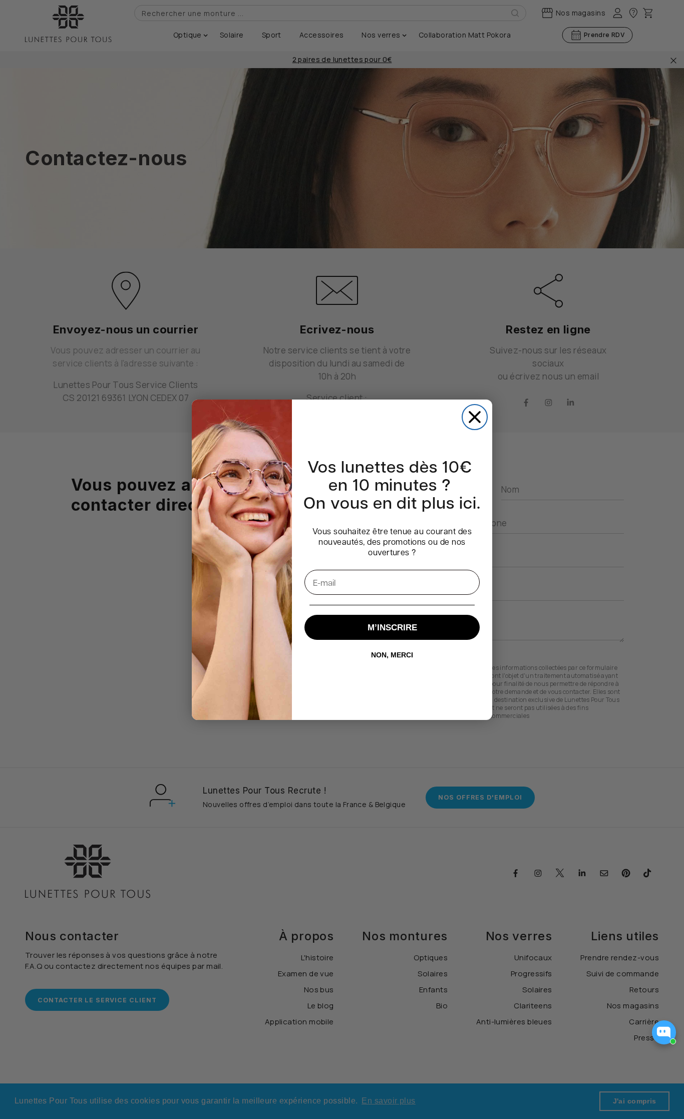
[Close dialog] (474, 417)
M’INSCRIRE (392, 627)
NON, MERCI (392, 655)
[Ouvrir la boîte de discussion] (664, 1032)
